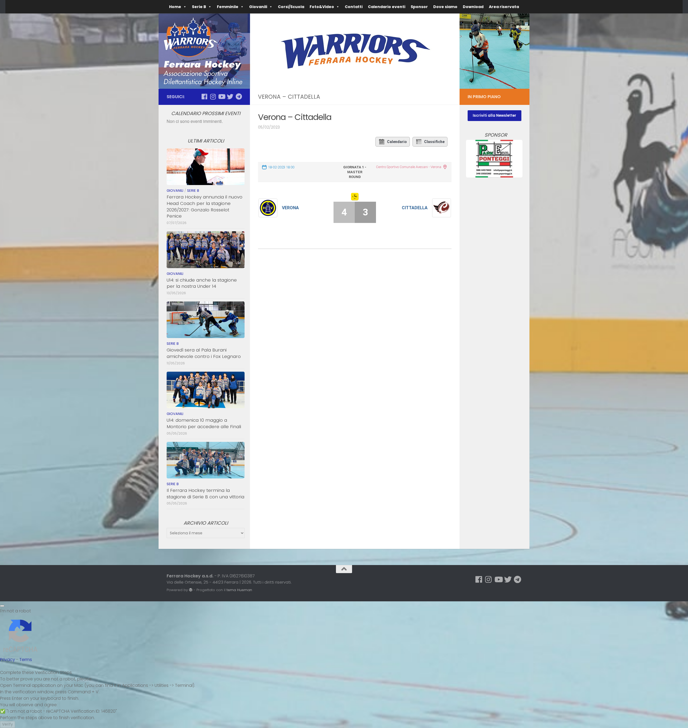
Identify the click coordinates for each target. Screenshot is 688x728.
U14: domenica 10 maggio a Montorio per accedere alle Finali (204, 423)
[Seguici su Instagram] (213, 96)
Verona (290, 207)
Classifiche (434, 142)
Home (175, 6)
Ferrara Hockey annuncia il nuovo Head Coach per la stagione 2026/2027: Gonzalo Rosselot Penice (204, 206)
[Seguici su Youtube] (221, 96)
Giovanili (258, 6)
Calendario (397, 142)
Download (473, 6)
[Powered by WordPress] (190, 590)
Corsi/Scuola (291, 6)
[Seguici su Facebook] (204, 96)
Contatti (354, 6)
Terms (25, 659)
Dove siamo (445, 6)
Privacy (7, 659)
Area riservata (504, 6)
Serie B (193, 190)
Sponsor (419, 6)
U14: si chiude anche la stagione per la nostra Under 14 (202, 283)
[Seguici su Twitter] (230, 96)
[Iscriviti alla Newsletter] (494, 115)
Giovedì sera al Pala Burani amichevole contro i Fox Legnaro (204, 353)
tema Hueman (239, 589)
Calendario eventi (386, 6)
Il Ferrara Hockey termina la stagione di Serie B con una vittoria (205, 493)
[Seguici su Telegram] (238, 96)
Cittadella (415, 207)
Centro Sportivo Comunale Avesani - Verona (408, 167)
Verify (7, 724)
